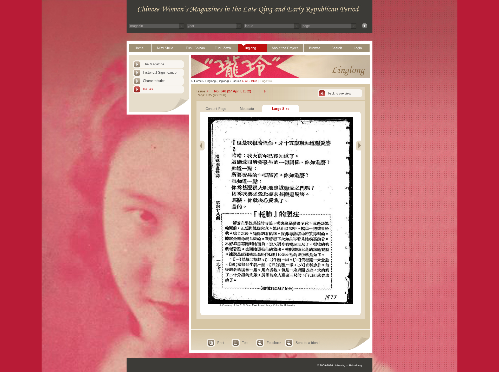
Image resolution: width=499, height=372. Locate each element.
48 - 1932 (251, 81)
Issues (148, 89)
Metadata (247, 109)
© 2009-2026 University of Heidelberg (339, 365)
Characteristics (154, 81)
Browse (314, 48)
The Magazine (153, 64)
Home (139, 48)
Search (336, 48)
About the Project (285, 48)
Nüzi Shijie (165, 48)
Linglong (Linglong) (217, 81)
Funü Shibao (195, 48)
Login (358, 48)
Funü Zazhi (223, 48)
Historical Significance (159, 72)
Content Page (216, 109)
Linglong (250, 48)
